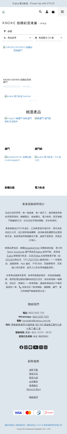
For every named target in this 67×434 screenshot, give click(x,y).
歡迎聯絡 (37, 287)
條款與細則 (9, 425)
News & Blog (33, 389)
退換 (17, 425)
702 (30, 259)
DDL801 (10, 259)
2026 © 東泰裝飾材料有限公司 (49, 425)
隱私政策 (31, 425)
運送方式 (33, 373)
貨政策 (22, 425)
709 (35, 259)
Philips (37, 255)
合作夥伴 (33, 381)
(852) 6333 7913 (40, 316)
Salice (39, 251)
